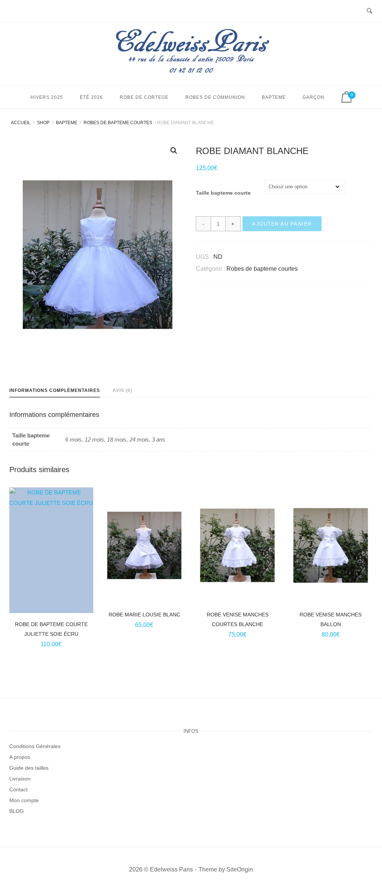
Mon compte (24, 800)
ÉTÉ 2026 (91, 97)
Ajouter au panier (282, 224)
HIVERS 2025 (47, 97)
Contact (18, 789)
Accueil (21, 122)
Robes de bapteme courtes (118, 122)
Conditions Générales (34, 746)
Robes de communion (215, 97)
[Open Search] (369, 11)
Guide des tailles (28, 768)
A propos (19, 757)
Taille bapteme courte (223, 193)
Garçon (314, 97)
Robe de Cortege (144, 97)
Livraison (20, 779)
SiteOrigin (239, 869)
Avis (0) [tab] (122, 390)
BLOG (16, 811)
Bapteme (274, 97)
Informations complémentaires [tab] (54, 390)
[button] (174, 150)
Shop (43, 122)
